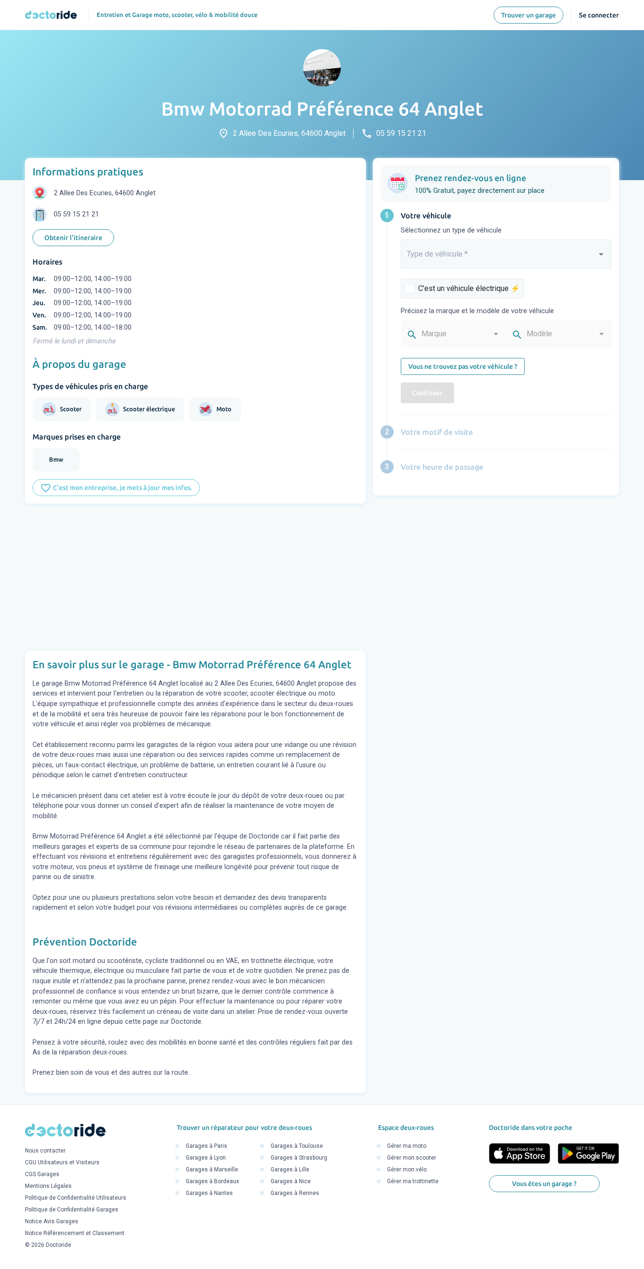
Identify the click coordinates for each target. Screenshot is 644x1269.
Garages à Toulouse (297, 1146)
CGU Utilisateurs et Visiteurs (62, 1162)
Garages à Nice (291, 1181)
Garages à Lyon (206, 1158)
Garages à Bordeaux (212, 1181)
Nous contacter (45, 1150)
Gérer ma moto (406, 1146)
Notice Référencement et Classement (74, 1233)
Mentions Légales (48, 1186)
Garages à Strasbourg (299, 1158)
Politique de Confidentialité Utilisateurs (75, 1197)
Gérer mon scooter (411, 1158)
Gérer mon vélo (407, 1170)
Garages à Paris (206, 1146)
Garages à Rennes (295, 1193)
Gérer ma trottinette (412, 1181)
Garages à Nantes (209, 1193)
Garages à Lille (290, 1170)
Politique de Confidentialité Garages (71, 1209)
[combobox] (506, 258)
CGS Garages (42, 1174)
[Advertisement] (195, 577)
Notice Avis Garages (51, 1221)
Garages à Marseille (212, 1170)
